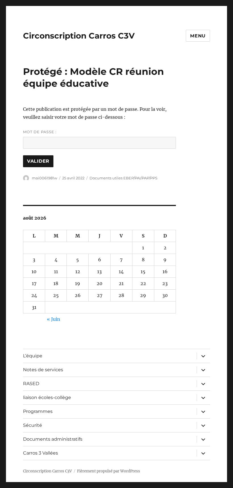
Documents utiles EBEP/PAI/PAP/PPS (123, 178)
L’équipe (32, 355)
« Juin (53, 319)
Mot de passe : (40, 132)
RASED (31, 383)
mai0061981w (44, 178)
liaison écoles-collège (47, 397)
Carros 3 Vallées (40, 453)
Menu (198, 36)
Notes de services (43, 369)
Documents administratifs (52, 439)
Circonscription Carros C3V (79, 36)
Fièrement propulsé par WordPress (108, 471)
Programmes (38, 411)
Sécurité (32, 425)
